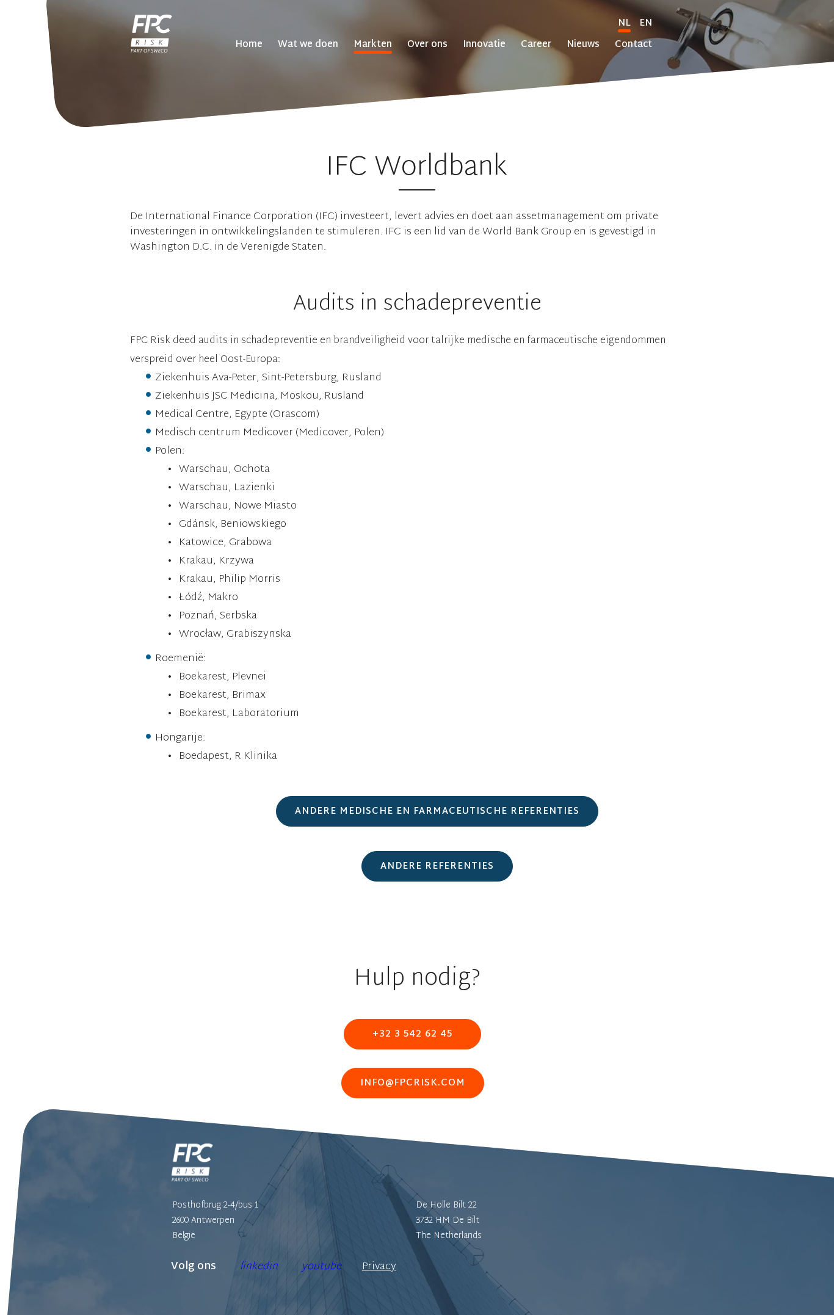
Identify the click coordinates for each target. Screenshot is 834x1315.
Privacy (379, 1266)
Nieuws (583, 45)
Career (536, 45)
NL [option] (624, 23)
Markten (373, 45)
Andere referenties (437, 866)
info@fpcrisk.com (412, 1083)
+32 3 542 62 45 (412, 1034)
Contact (633, 45)
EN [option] (645, 23)
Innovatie (484, 45)
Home (249, 45)
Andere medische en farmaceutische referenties (437, 811)
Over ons (427, 45)
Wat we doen (308, 45)
